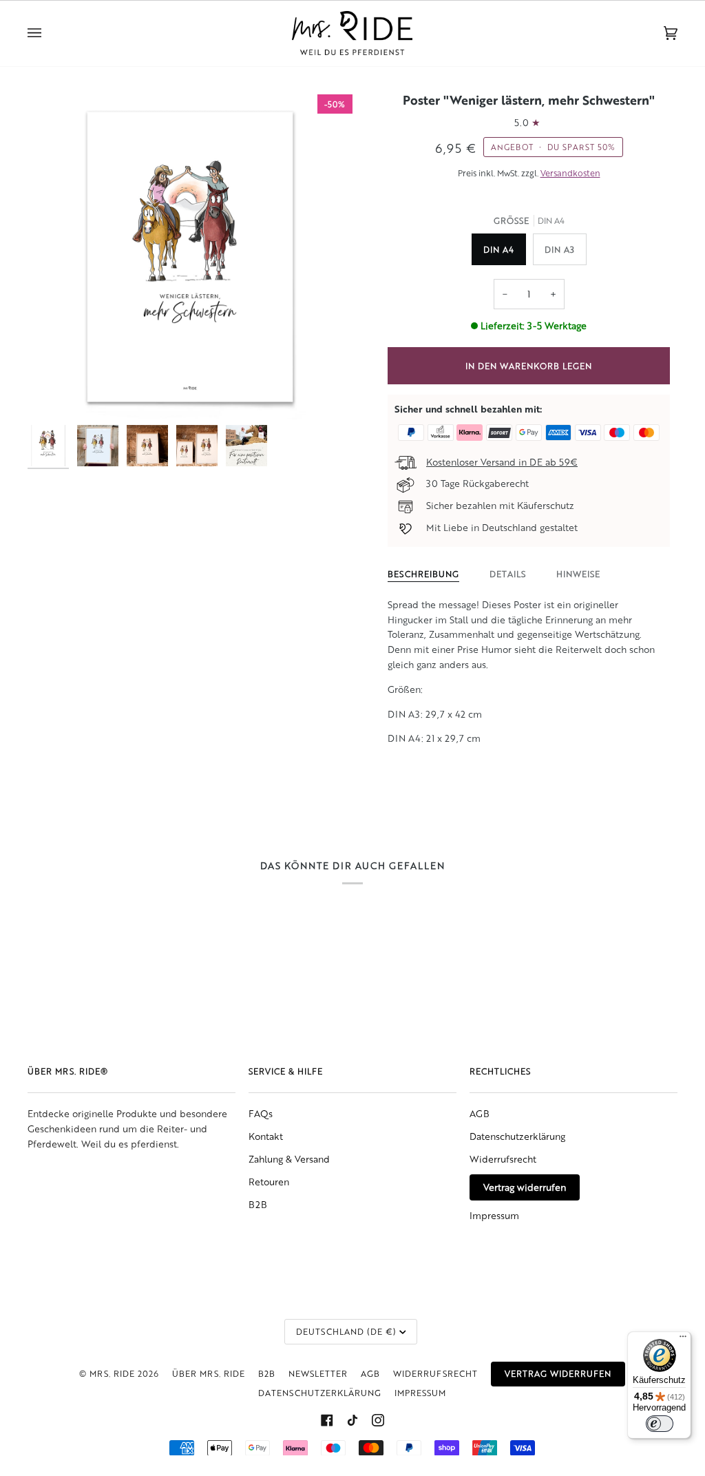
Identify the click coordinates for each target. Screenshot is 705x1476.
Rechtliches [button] (500, 1071)
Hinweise (578, 574)
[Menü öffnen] (48, 33)
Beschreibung (423, 574)
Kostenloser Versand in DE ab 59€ (502, 461)
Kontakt (266, 1136)
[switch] (659, 1423)
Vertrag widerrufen (524, 1187)
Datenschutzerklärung (517, 1136)
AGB (480, 1113)
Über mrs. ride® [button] (68, 1071)
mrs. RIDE (112, 1373)
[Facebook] (327, 1420)
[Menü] (683, 1339)
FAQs (261, 1113)
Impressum (494, 1215)
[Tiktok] (352, 1420)
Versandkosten (570, 173)
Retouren (269, 1181)
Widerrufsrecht (503, 1158)
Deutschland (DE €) (346, 1331)
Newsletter (318, 1373)
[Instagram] (378, 1420)
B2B (258, 1204)
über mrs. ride (208, 1373)
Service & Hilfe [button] (286, 1071)
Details (508, 574)
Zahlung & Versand (289, 1158)
